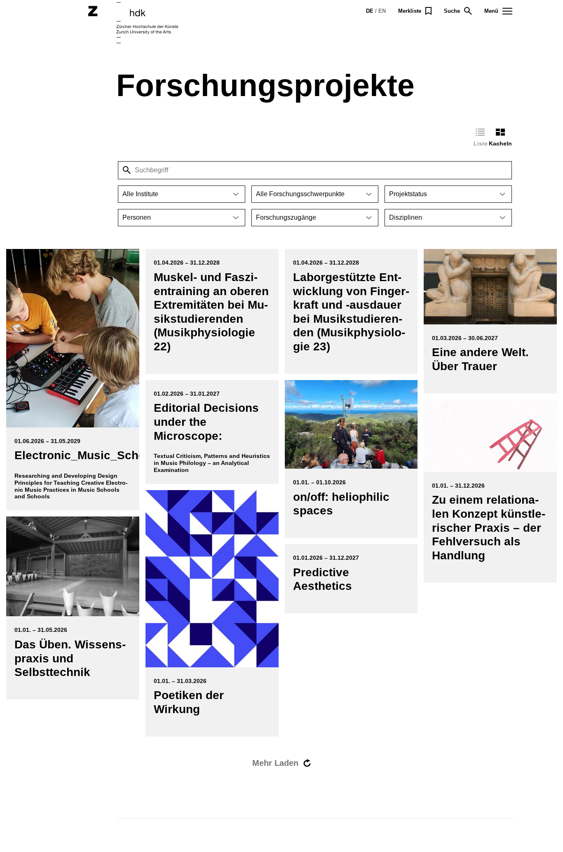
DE (369, 11)
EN (382, 11)
